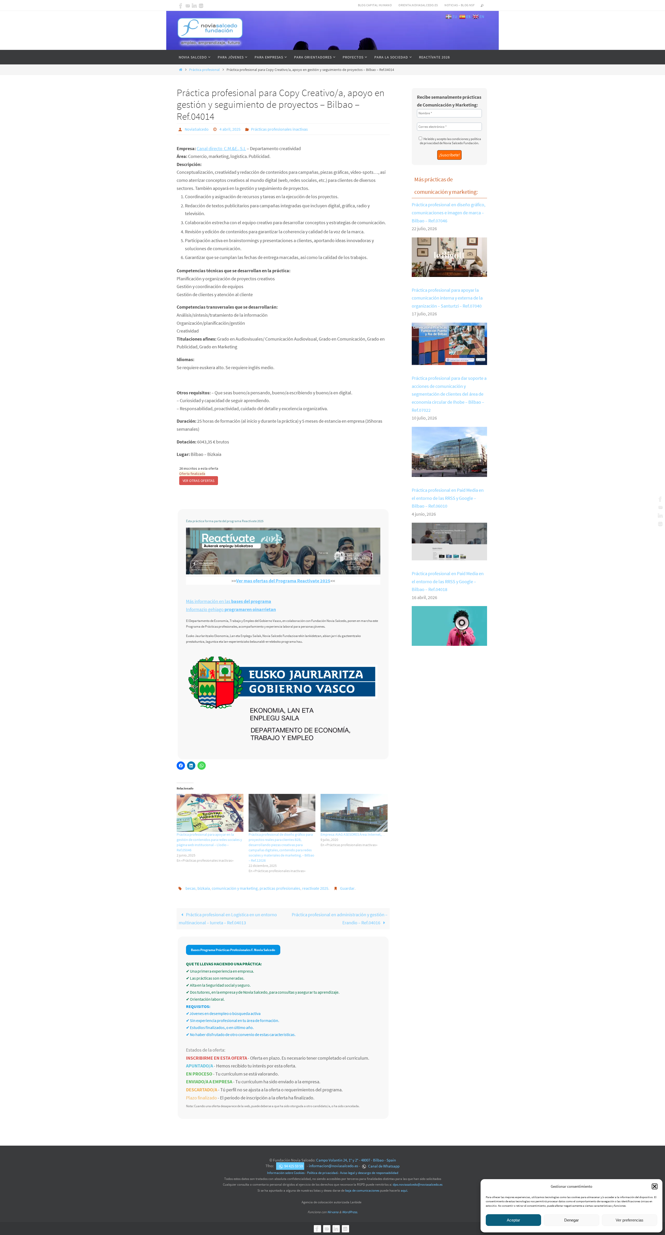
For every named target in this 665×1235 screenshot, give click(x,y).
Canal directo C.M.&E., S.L (221, 148)
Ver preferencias (629, 1220)
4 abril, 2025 (230, 129)
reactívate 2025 (315, 888)
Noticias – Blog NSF (459, 5)
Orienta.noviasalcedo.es (418, 5)
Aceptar (513, 1220)
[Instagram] (201, 5)
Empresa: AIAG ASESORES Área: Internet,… (353, 834)
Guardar (347, 888)
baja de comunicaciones (362, 1190)
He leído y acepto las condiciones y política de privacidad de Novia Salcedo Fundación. (450, 141)
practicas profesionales (280, 888)
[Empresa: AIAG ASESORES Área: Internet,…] (354, 813)
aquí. (404, 1190)
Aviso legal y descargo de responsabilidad (369, 1173)
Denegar (571, 1220)
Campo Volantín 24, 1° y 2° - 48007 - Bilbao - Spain (356, 1160)
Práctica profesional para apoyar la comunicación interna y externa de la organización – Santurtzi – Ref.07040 (447, 298)
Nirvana (332, 1212)
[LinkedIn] (194, 5)
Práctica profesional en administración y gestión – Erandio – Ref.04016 (340, 919)
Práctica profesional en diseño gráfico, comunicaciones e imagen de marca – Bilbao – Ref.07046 (448, 212)
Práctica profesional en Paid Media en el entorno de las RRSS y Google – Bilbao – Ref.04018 (448, 581)
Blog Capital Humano (375, 5)
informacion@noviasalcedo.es (333, 1166)
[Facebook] (181, 5)
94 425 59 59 (293, 1166)
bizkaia (203, 888)
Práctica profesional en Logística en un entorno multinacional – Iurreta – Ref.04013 (228, 919)
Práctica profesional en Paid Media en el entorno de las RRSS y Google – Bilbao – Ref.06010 (448, 498)
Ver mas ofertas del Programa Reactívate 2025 (283, 581)
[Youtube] (187, 5)
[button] (654, 1186)
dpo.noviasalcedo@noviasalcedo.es (417, 1184)
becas (190, 888)
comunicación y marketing (235, 888)
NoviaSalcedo (197, 129)
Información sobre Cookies (285, 1173)
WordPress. (350, 1212)
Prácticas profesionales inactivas (279, 129)
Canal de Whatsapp (383, 1166)
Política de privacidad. (322, 1173)
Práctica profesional (204, 69)
